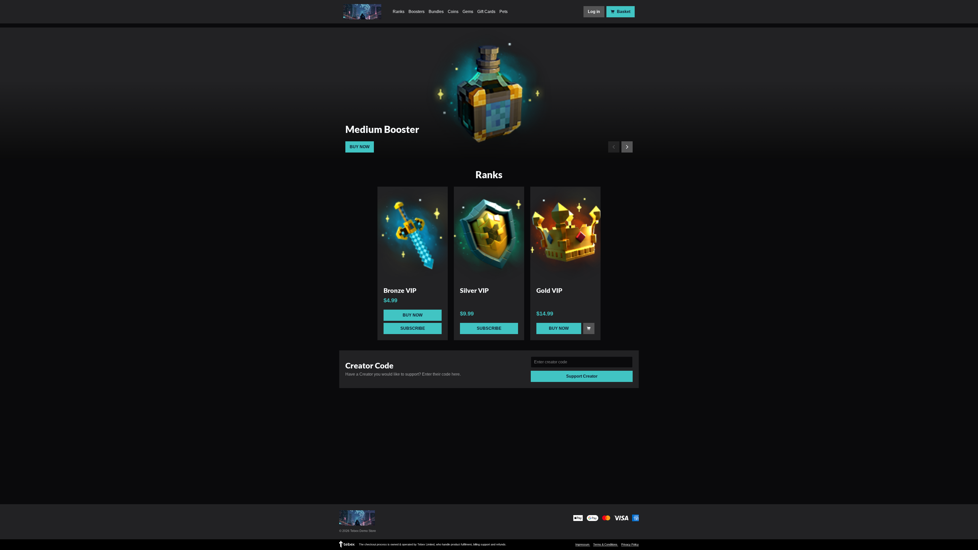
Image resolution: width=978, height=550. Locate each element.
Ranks (398, 11)
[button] (412, 233)
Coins (453, 11)
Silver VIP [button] (474, 290)
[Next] (627, 147)
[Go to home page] (362, 11)
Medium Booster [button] (382, 129)
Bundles (436, 11)
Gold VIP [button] (549, 290)
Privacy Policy (630, 544)
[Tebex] (347, 544)
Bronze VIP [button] (400, 290)
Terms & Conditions (605, 544)
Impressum (582, 544)
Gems (468, 11)
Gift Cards (486, 11)
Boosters (417, 11)
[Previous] (613, 147)
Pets (503, 11)
